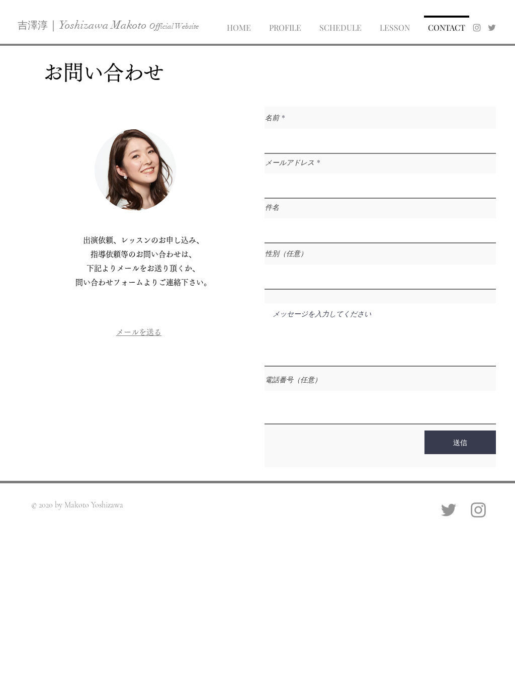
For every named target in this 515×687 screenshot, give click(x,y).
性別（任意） (286, 253)
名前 (272, 117)
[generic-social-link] (492, 28)
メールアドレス (289, 162)
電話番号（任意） (293, 379)
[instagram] (477, 28)
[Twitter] (449, 510)
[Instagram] (478, 510)
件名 (272, 207)
